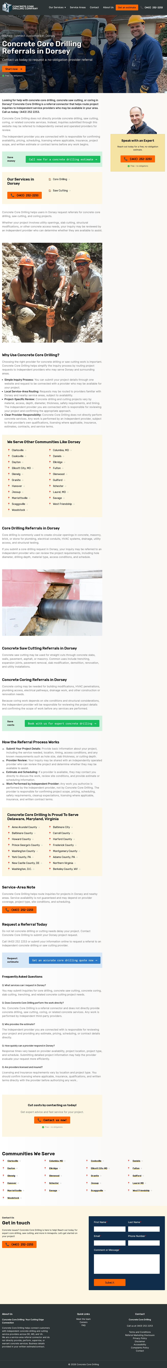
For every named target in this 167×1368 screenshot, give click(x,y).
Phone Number (136, 1236)
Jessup (16, 492)
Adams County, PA (64, 857)
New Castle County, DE (25, 863)
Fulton (57, 468)
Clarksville (18, 450)
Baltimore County (22, 833)
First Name (100, 1222)
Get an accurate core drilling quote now (62, 960)
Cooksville (17, 456)
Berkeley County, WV (65, 869)
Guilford (57, 480)
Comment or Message (106, 1250)
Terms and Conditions (140, 1332)
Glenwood (59, 474)
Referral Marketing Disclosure (139, 1335)
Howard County (21, 839)
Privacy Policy (140, 1338)
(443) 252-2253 (154, 7)
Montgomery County (65, 851)
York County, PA (21, 857)
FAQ (83, 1325)
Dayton (16, 462)
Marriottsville (20, 498)
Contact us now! (55, 1120)
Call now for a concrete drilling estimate (61, 159)
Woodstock (18, 509)
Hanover (17, 486)
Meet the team (83, 1319)
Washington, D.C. (22, 869)
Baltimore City (61, 827)
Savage (57, 498)
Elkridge (57, 462)
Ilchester (58, 486)
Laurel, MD (59, 492)
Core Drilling (60, 179)
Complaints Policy (140, 1347)
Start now (11, 69)
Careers (83, 1322)
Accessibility (140, 1344)
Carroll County (61, 833)
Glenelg (16, 474)
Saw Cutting (60, 190)
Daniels (57, 456)
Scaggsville (18, 504)
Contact (94, 7)
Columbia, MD (61, 450)
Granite (16, 480)
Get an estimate (127, 7)
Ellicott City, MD (21, 468)
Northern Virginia (63, 863)
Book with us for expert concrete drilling (60, 723)
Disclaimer (140, 1341)
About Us (108, 7)
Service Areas (78, 7)
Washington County (23, 851)
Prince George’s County (26, 845)
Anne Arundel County (24, 827)
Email (97, 1236)
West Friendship (62, 504)
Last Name (134, 1222)
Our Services (56, 7)
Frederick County (63, 845)
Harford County (62, 839)
